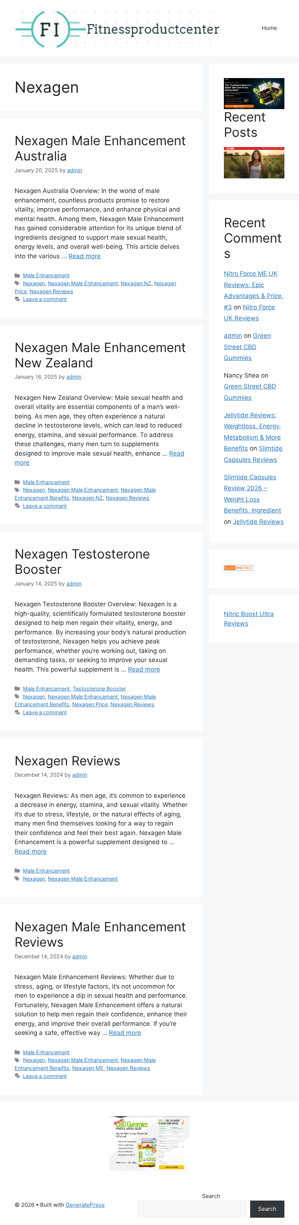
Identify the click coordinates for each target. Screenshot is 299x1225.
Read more (85, 256)
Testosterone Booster (99, 688)
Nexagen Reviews (51, 291)
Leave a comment (45, 299)
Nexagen (34, 283)
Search (211, 1196)
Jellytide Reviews (258, 521)
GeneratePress (85, 1204)
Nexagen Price (90, 704)
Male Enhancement (46, 275)
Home (269, 27)
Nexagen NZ (136, 283)
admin (233, 335)
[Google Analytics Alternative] (238, 568)
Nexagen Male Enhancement (83, 283)
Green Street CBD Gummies (247, 347)
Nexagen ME (88, 1068)
